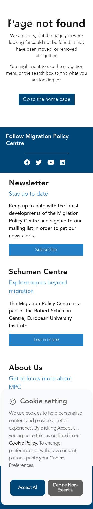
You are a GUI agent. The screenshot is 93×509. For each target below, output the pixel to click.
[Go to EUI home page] (21, 20)
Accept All (27, 487)
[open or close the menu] (83, 20)
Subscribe (46, 249)
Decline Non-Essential (65, 488)
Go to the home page (46, 99)
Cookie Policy (23, 443)
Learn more (46, 339)
